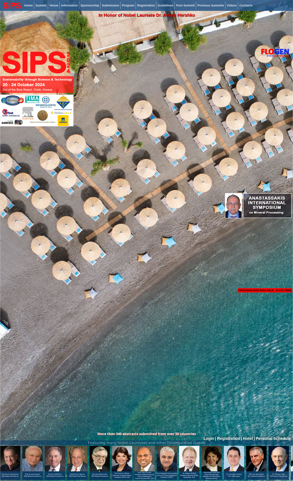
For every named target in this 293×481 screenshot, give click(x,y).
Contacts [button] (245, 5)
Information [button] (69, 5)
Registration (228, 438)
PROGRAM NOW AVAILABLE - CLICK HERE (264, 290)
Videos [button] (232, 5)
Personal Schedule (273, 438)
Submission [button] (110, 5)
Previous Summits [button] (210, 5)
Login (208, 438)
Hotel (248, 438)
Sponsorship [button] (90, 5)
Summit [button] (41, 5)
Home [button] (28, 5)
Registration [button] (146, 5)
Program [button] (128, 5)
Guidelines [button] (165, 5)
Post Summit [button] (185, 5)
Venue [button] (53, 5)
